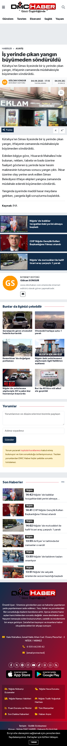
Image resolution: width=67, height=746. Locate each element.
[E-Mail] (22, 294)
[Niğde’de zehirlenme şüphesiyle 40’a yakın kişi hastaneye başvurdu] (17, 377)
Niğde (29, 490)
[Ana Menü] (3, 7)
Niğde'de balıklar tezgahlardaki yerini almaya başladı (41, 497)
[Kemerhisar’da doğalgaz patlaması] (17, 347)
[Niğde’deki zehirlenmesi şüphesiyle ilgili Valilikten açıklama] (50, 347)
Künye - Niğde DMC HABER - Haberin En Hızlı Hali (32, 729)
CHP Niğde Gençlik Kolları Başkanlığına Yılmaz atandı (44, 512)
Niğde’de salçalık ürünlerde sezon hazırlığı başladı (44, 574)
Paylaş (9, 130)
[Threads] (44, 665)
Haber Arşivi (45, 714)
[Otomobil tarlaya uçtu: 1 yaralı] (50, 320)
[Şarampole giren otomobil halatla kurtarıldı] (17, 320)
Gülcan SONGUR (29, 280)
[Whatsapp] (50, 665)
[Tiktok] (39, 665)
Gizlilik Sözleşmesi (37, 726)
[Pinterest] (22, 665)
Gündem (7, 19)
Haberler (7, 49)
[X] (16, 665)
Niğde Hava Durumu (49, 689)
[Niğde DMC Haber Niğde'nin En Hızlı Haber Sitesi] (33, 7)
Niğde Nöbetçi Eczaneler (14, 691)
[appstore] (19, 674)
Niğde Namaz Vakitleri (20, 698)
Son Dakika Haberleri (18, 714)
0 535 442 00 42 (35, 647)
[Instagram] (28, 665)
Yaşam (60, 19)
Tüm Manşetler (46, 708)
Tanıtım (21, 19)
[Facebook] (11, 665)
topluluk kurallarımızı (31, 450)
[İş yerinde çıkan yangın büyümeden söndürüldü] (33, 106)
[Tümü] (62, 482)
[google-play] (48, 674)
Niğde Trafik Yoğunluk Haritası (48, 700)
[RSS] (56, 665)
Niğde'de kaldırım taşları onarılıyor (43, 558)
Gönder (9, 440)
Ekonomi (35, 19)
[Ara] (63, 8)
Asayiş (19, 49)
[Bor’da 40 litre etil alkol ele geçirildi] (50, 377)
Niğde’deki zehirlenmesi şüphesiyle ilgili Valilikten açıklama (49, 361)
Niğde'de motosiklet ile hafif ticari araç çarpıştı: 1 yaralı (43, 527)
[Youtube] (33, 665)
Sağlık (48, 19)
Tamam (34, 742)
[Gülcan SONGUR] (10, 283)
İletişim (22, 726)
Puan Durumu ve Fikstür (20, 708)
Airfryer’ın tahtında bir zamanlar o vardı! (42, 543)
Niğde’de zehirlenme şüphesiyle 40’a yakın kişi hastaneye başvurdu (16, 391)
